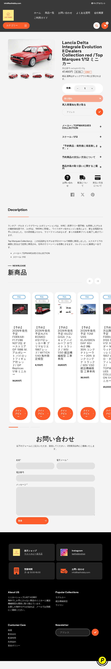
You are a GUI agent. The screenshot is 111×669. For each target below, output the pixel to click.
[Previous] (90, 281)
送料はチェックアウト (77, 76)
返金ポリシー (14, 645)
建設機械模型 (62, 601)
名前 (18, 460)
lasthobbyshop (78, 554)
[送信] (95, 632)
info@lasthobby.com (12, 3)
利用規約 (12, 641)
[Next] (98, 281)
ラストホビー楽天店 (33, 554)
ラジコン (60, 605)
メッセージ (21, 484)
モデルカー (61, 597)
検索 (10, 630)
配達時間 (12, 638)
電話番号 (20, 472)
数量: (68, 88)
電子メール (62, 460)
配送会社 (12, 634)
